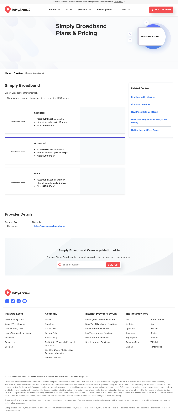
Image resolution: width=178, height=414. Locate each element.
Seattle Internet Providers (97, 342)
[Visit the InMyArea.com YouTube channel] (24, 301)
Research (9, 337)
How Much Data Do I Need (144, 112)
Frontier (154, 337)
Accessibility (51, 337)
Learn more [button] (118, 2)
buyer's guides (104, 9)
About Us (49, 324)
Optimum (130, 328)
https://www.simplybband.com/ (49, 226)
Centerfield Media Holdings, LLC (73, 376)
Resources (10, 342)
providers (83, 9)
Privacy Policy (51, 333)
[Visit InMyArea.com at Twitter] (13, 301)
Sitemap (9, 346)
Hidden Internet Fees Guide (145, 130)
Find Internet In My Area (143, 97)
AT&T (128, 319)
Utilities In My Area (14, 328)
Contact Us (50, 328)
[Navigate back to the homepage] (17, 9)
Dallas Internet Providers (97, 328)
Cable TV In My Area (15, 324)
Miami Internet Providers (97, 337)
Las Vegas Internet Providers (99, 333)
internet (53, 9)
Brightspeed (131, 337)
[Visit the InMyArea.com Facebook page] (7, 301)
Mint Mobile (156, 346)
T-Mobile (154, 342)
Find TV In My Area (140, 104)
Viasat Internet (157, 319)
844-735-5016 (162, 9)
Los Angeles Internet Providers (100, 319)
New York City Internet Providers (101, 324)
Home (48, 319)
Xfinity (153, 333)
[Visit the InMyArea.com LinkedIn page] (19, 301)
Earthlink (130, 324)
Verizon (154, 328)
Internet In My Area (14, 319)
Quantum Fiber (133, 342)
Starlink (129, 346)
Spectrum (130, 333)
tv (67, 9)
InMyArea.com (19, 376)
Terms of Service (53, 357)
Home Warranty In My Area (18, 333)
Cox (152, 324)
